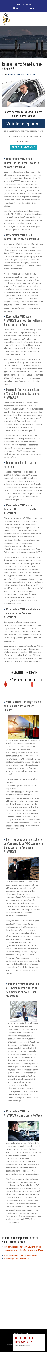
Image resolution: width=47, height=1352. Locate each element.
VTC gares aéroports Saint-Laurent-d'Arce (22, 1246)
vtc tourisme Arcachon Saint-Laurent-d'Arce (23, 1250)
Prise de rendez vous (23, 147)
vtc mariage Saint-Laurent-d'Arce (18, 1258)
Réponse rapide (26, 679)
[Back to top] (40, 1345)
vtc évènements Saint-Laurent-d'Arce (20, 1255)
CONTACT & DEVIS (25, 8)
